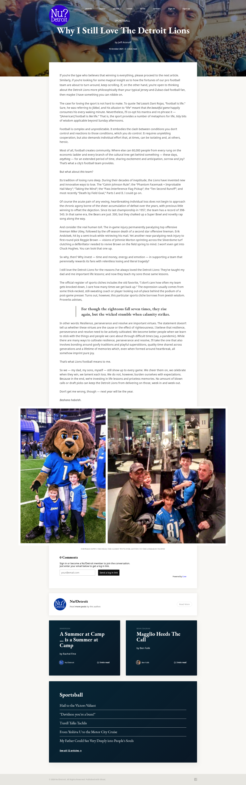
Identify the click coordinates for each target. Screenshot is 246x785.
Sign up (186, 8)
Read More (184, 604)
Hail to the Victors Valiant (78, 705)
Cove (184, 576)
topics (102, 8)
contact (156, 8)
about (116, 8)
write (142, 8)
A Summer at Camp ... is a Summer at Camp (82, 639)
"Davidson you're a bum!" (78, 714)
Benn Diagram (143, 628)
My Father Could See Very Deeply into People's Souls (97, 740)
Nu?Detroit (79, 601)
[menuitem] (88, 8)
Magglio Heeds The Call (158, 636)
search (88, 8)
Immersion (65, 628)
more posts (80, 606)
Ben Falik (145, 662)
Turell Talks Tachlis (73, 723)
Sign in (171, 8)
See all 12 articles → (71, 750)
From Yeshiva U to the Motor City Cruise (88, 731)
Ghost (102, 779)
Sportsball (71, 694)
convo (130, 8)
